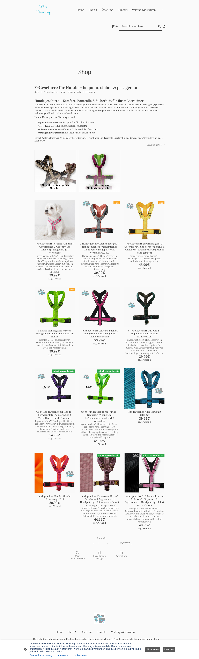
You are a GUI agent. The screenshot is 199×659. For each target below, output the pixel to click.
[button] (126, 543)
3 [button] (102, 543)
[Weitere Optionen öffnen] (162, 10)
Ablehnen (169, 649)
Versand (57, 278)
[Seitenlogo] (99, 618)
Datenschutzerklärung (41, 655)
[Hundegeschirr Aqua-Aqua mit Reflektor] (144, 388)
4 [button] (107, 543)
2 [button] (98, 543)
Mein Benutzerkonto (78, 557)
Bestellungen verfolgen (99, 557)
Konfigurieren (80, 655)
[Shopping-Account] (164, 26)
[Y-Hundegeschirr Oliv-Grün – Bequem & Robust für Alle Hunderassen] (144, 307)
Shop (37, 92)
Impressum (62, 655)
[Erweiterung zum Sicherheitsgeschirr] (99, 166)
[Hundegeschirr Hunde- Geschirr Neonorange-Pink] (55, 473)
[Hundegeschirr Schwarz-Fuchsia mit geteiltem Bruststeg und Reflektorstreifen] (99, 307)
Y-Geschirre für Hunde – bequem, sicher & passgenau (69, 92)
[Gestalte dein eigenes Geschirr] (55, 166)
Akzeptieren (153, 649)
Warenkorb (121, 556)
